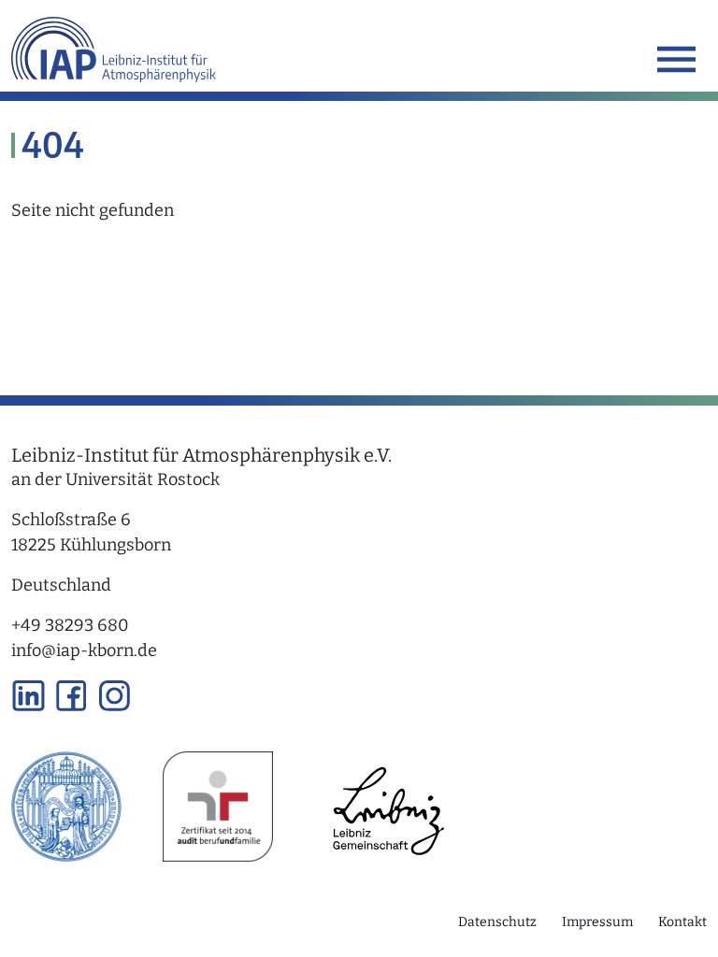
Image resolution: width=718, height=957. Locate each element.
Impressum (597, 922)
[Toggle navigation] (676, 59)
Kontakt (682, 922)
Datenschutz (497, 922)
